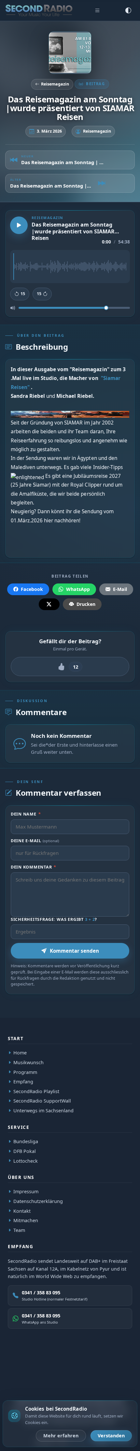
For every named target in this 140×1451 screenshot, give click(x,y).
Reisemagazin (55, 84)
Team (19, 1230)
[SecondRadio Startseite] (39, 10)
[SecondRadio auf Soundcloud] (92, 1383)
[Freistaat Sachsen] (114, 1363)
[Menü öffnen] (97, 10)
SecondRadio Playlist (36, 1091)
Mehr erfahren (60, 1435)
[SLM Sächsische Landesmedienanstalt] (93, 1363)
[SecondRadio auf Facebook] (62, 1383)
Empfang (23, 1082)
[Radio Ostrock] (68, 1363)
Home (20, 1053)
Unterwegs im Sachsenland (43, 1110)
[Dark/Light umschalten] (128, 10)
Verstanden (111, 1435)
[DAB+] (27, 1363)
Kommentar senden (74, 951)
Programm (25, 1072)
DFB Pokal (24, 1151)
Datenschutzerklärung (38, 1201)
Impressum (25, 1191)
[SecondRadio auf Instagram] (77, 1383)
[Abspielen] (19, 225)
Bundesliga (25, 1141)
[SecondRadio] (47, 1363)
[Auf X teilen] (49, 604)
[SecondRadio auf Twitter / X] (47, 1383)
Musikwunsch (28, 1062)
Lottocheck (25, 1160)
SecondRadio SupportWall (42, 1101)
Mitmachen (25, 1220)
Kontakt (22, 1211)
